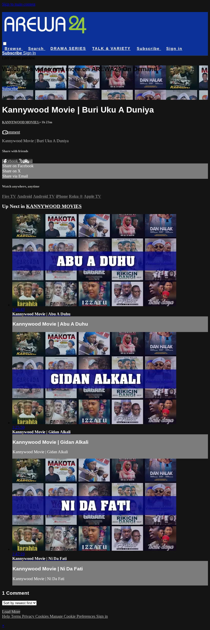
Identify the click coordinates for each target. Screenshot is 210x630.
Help (6, 616)
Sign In (29, 53)
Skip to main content (18, 4)
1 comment (11, 132)
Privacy (28, 616)
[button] (4, 43)
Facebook (10, 161)
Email (28, 161)
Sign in (174, 48)
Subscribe (10, 88)
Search (36, 48)
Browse (14, 48)
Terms (16, 616)
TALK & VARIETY (111, 48)
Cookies (42, 616)
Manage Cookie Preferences (73, 616)
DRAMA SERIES (68, 48)
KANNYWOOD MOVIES (20, 122)
